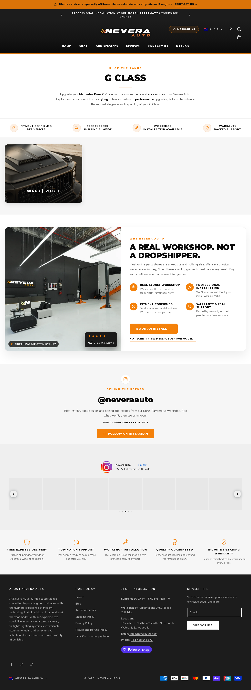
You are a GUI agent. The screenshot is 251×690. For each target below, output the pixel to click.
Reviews (133, 46)
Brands (182, 46)
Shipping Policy (84, 617)
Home (66, 46)
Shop (83, 46)
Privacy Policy (83, 623)
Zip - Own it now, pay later (92, 636)
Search (79, 597)
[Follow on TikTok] (32, 664)
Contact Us (158, 46)
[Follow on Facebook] (11, 664)
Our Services (107, 46)
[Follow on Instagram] (22, 664)
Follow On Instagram (128, 433)
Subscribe (203, 625)
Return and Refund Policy (91, 630)
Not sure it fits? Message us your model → (163, 338)
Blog (78, 604)
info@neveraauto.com (143, 634)
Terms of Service (86, 610)
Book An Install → (153, 328)
